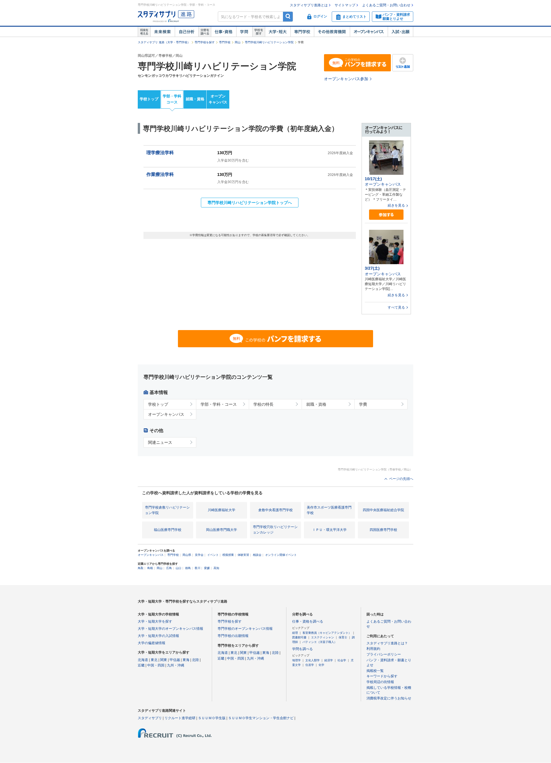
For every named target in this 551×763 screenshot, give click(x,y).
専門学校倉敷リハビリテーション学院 (167, 510)
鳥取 (140, 568)
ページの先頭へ (401, 479)
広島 (169, 568)
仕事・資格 (223, 32)
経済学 (328, 660)
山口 (178, 568)
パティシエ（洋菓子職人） (319, 642)
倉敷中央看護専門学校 (275, 510)
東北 (154, 660)
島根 (150, 568)
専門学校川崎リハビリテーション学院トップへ (249, 202)
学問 (244, 32)
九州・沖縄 (175, 665)
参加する (386, 214)
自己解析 (186, 32)
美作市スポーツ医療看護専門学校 (329, 510)
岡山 (237, 42)
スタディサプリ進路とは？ (387, 643)
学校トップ (149, 99)
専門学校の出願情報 (233, 636)
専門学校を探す (205, 42)
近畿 (141, 665)
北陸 (195, 660)
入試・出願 (400, 32)
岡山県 (187, 554)
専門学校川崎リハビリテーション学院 (269, 42)
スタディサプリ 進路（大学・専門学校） (164, 42)
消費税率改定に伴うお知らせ (388, 698)
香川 (197, 568)
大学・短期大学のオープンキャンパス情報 (170, 629)
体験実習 (243, 554)
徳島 (188, 568)
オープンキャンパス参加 (346, 79)
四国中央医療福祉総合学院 (383, 510)
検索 (288, 16)
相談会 (257, 554)
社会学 (341, 660)
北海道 (143, 660)
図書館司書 (299, 637)
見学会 (199, 554)
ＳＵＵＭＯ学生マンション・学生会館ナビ (261, 718)
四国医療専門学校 (383, 530)
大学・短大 (277, 32)
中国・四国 (155, 665)
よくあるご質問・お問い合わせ (386, 5)
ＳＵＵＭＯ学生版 (212, 718)
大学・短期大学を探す (155, 621)
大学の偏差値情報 (151, 643)
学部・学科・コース (219, 404)
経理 (295, 632)
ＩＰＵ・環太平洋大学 (329, 530)
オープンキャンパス (369, 32)
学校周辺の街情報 (380, 682)
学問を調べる (302, 649)
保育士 (343, 637)
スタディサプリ (150, 718)
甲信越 (175, 660)
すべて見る (396, 307)
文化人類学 (312, 660)
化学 (321, 664)
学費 (363, 404)
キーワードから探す (381, 676)
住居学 (309, 664)
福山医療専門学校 (167, 530)
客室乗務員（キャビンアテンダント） (326, 632)
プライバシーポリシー (383, 654)
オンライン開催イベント (281, 554)
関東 (163, 660)
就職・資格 (195, 99)
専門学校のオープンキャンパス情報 (245, 629)
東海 (186, 660)
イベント (213, 554)
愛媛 (207, 568)
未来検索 (162, 32)
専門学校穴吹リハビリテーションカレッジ (275, 529)
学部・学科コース (172, 99)
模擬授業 (228, 554)
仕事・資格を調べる (307, 621)
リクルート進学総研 (179, 718)
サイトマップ (345, 5)
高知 (216, 568)
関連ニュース (160, 442)
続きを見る (396, 205)
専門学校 (302, 32)
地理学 (296, 660)
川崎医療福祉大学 (221, 510)
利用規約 (373, 649)
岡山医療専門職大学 (221, 530)
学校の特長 (263, 404)
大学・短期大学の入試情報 (158, 636)
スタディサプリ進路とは (309, 5)
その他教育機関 (332, 32)
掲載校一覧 (375, 671)
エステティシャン (322, 637)
